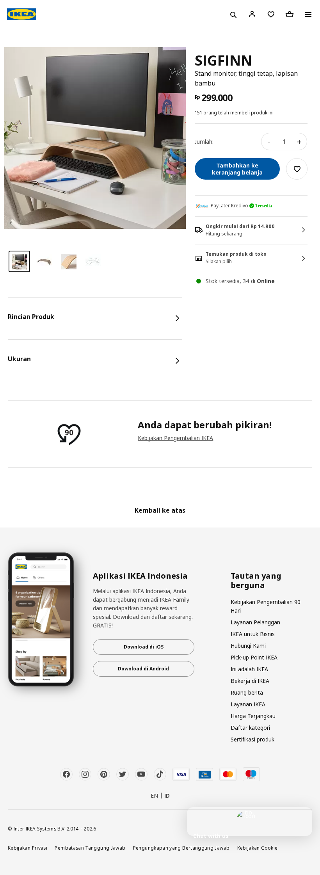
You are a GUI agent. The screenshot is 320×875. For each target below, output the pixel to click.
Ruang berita (247, 692)
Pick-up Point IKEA (254, 657)
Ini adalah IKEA (249, 669)
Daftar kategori (250, 727)
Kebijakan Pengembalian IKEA (175, 438)
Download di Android (143, 668)
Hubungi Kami (248, 645)
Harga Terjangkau (253, 716)
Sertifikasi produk (252, 739)
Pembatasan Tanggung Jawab (90, 848)
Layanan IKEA (248, 704)
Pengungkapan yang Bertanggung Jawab (181, 848)
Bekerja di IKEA (250, 680)
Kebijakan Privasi (27, 848)
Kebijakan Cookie (257, 848)
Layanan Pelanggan (255, 622)
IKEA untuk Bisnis (253, 634)
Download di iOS (144, 646)
